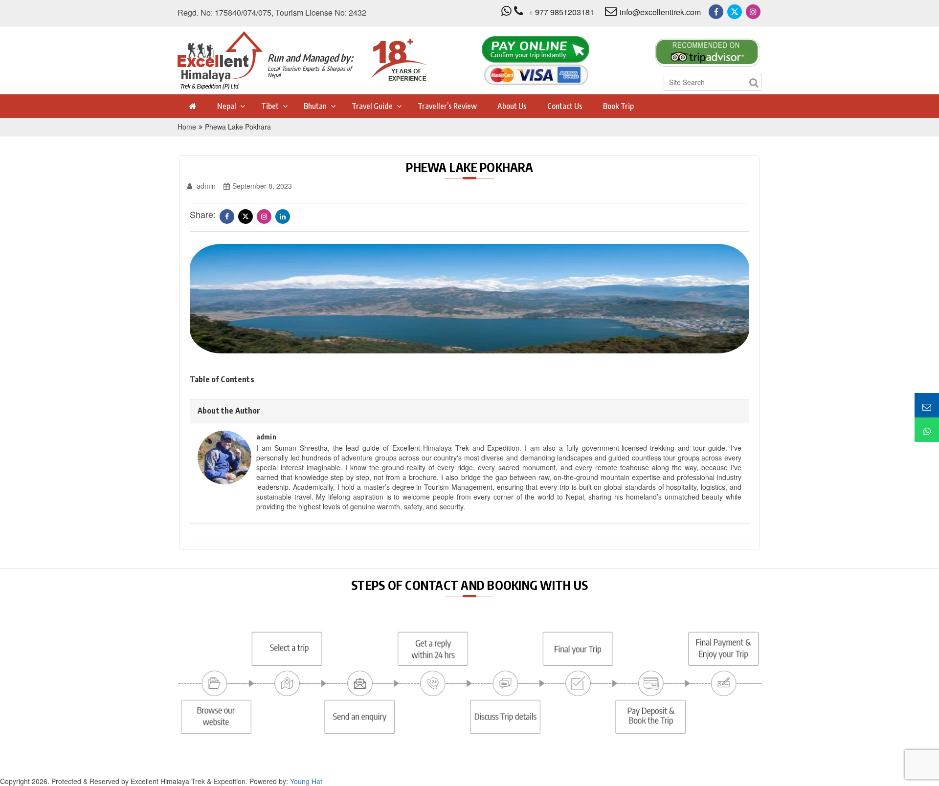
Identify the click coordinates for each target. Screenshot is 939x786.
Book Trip (618, 106)
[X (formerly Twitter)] (734, 11)
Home (187, 126)
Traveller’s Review (447, 106)
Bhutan (315, 106)
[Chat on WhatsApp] (927, 429)
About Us (512, 106)
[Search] (753, 82)
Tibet (270, 106)
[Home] (192, 106)
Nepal (226, 106)
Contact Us (564, 106)
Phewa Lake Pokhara (238, 126)
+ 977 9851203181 (561, 12)
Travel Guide (372, 106)
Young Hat (306, 781)
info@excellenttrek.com (660, 12)
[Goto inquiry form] (927, 405)
